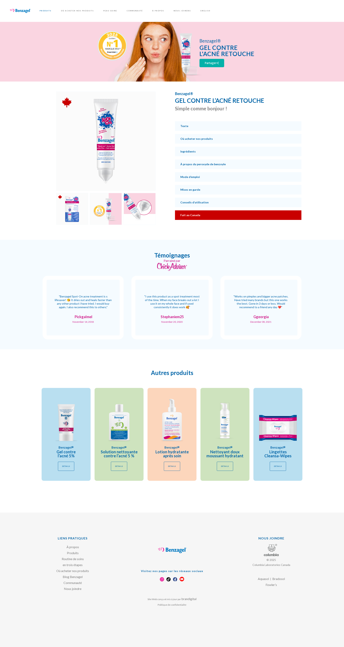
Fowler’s (271, 585)
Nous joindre (72, 589)
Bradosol (278, 579)
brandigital (188, 599)
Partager (212, 63)
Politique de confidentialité (172, 604)
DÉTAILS (66, 466)
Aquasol (263, 579)
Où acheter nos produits (72, 571)
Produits (73, 553)
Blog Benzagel (73, 577)
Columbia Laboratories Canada (271, 564)
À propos (72, 547)
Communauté (73, 583)
